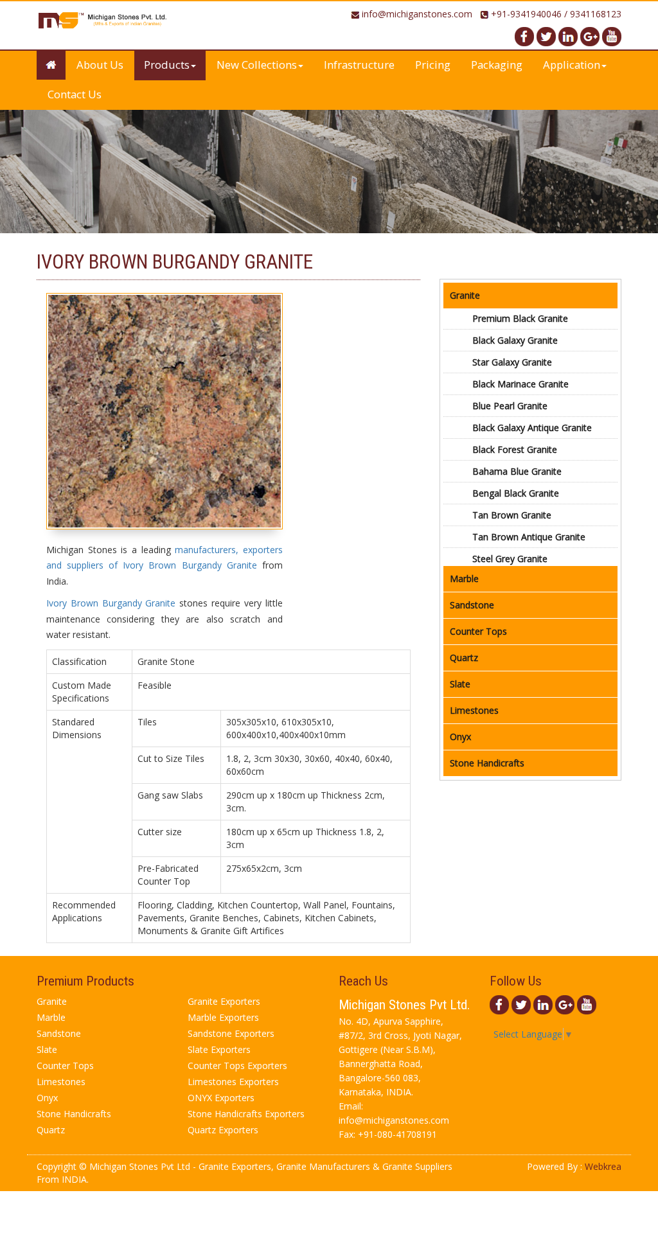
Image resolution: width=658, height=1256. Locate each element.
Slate (460, 684)
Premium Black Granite (520, 318)
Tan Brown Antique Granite (528, 537)
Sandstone (472, 605)
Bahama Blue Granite (517, 471)
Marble (464, 578)
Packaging (496, 64)
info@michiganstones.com (417, 14)
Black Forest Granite (514, 449)
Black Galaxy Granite (515, 340)
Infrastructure (359, 64)
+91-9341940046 (526, 14)
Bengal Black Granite (515, 493)
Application (571, 64)
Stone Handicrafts (487, 763)
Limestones (474, 710)
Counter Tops (478, 631)
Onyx (460, 736)
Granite (465, 295)
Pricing (432, 64)
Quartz (464, 657)
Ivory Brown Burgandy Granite (110, 603)
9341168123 (595, 14)
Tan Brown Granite (511, 515)
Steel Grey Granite (509, 559)
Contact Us (75, 94)
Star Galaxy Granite (512, 362)
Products (167, 64)
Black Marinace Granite (520, 384)
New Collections (257, 64)
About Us (99, 64)
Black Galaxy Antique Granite (532, 427)
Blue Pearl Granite (509, 406)
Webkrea (603, 1166)
